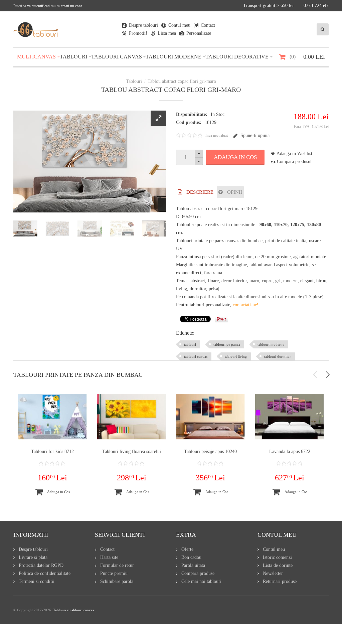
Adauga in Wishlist (294, 153)
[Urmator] (327, 375)
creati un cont (71, 6)
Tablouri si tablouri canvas (73, 610)
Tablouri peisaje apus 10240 (210, 451)
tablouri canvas (195, 356)
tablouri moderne (271, 344)
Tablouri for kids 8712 (52, 451)
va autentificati (38, 6)
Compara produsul (294, 161)
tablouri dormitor (277, 356)
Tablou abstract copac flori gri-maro (182, 81)
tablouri (190, 344)
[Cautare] (323, 29)
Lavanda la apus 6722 (289, 451)
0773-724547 (316, 5)
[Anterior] (315, 375)
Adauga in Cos (235, 157)
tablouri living (236, 356)
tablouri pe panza (226, 344)
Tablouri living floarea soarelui (131, 451)
